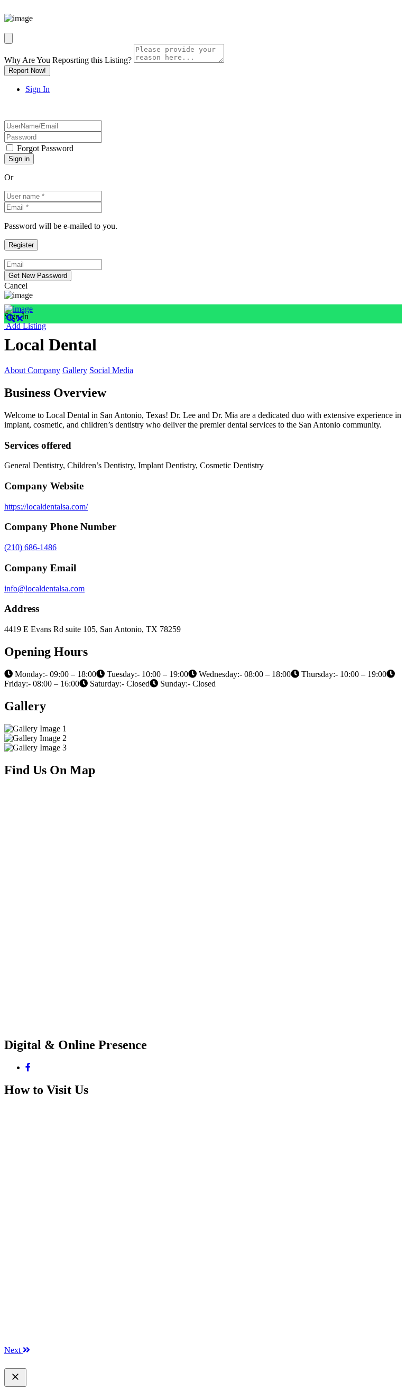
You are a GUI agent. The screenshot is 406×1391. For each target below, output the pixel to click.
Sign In (37, 89)
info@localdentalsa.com (44, 588)
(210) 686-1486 (30, 547)
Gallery (74, 370)
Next (13, 1350)
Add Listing (25, 325)
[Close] (8, 38)
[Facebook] (28, 1067)
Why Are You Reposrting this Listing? (68, 59)
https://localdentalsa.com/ (46, 506)
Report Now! (27, 71)
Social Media (111, 370)
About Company (32, 370)
